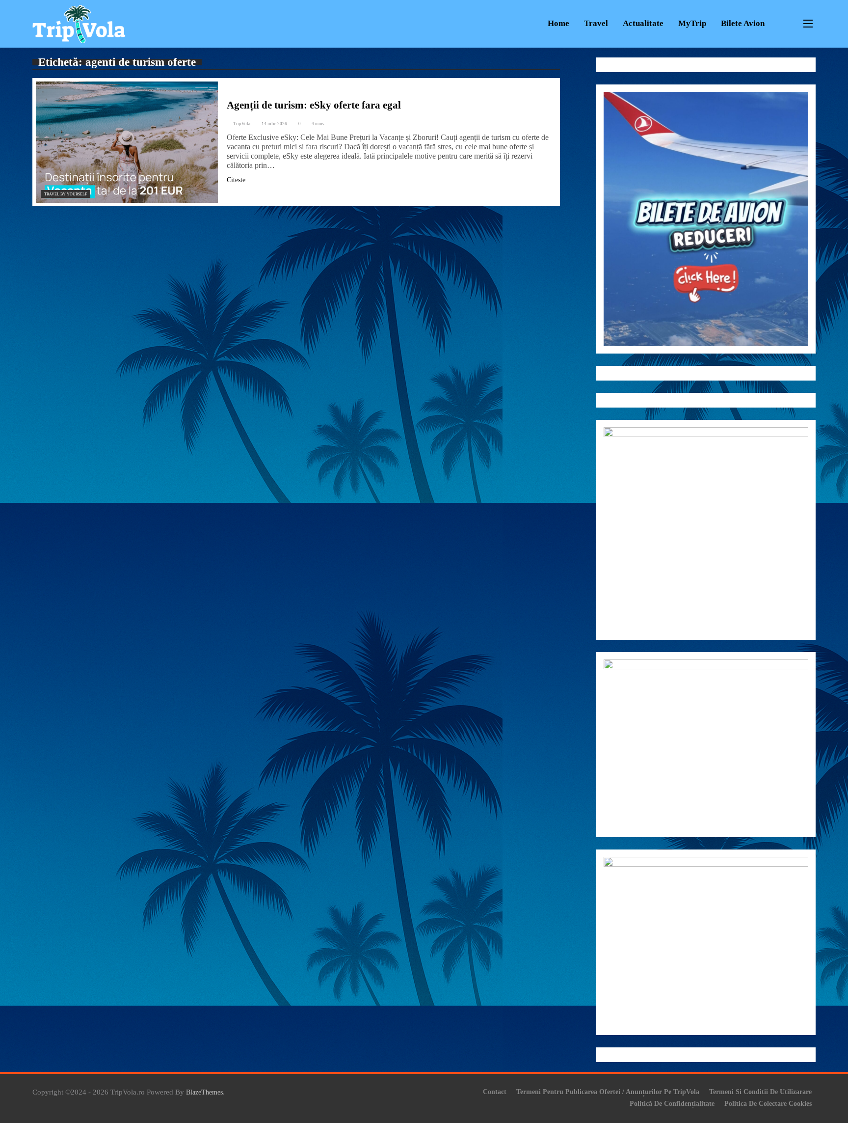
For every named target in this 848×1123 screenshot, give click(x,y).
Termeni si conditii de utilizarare (760, 1092)
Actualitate (643, 23)
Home (558, 23)
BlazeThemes (204, 1092)
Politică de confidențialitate (672, 1103)
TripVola (241, 123)
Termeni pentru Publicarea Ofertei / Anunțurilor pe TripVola (607, 1092)
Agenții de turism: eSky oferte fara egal (314, 105)
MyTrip (692, 23)
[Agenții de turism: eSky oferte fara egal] (127, 142)
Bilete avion (743, 23)
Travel (596, 23)
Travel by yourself (65, 194)
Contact (494, 1092)
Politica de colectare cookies (768, 1103)
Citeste (236, 180)
